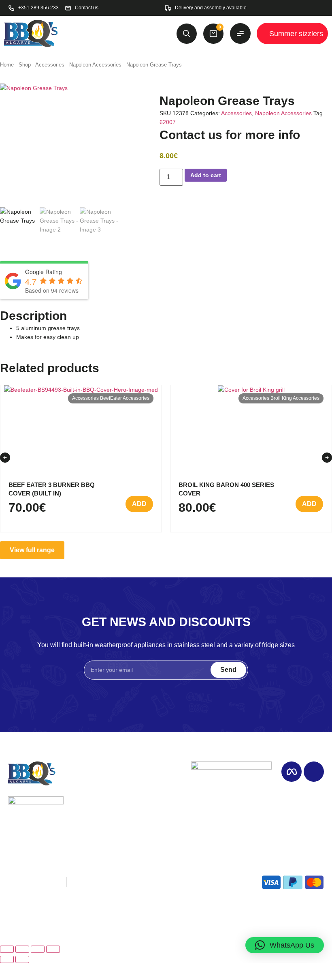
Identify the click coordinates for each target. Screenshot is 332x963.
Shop (25, 65)
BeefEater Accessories (124, 398)
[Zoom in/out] (7, 949)
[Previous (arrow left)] (7, 959)
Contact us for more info (230, 135)
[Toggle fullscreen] (22, 949)
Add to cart (205, 175)
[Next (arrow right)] (22, 959)
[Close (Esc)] (53, 949)
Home (7, 65)
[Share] (38, 949)
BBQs (144, 788)
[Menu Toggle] (240, 33)
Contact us (151, 819)
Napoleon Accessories (95, 65)
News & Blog (92, 819)
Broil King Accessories (294, 398)
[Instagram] (314, 771)
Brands (146, 798)
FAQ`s (83, 829)
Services (86, 809)
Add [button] (139, 503)
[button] (5, 458)
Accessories (49, 65)
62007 (168, 122)
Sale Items (151, 809)
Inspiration (89, 798)
